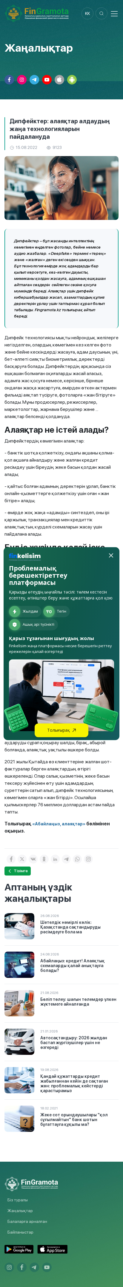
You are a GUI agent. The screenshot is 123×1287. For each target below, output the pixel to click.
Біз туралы (17, 1199)
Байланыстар (20, 1232)
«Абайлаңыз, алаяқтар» (58, 823)
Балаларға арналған (27, 1221)
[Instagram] (88, 859)
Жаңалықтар (20, 1210)
